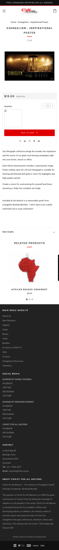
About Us (6, 316)
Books (5, 334)
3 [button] (32, 299)
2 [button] (29, 299)
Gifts (4, 352)
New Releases (9, 320)
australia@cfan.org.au (19, 471)
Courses (6, 356)
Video (5, 338)
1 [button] (27, 299)
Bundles (6, 343)
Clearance (7, 365)
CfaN (29, 40)
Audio (5, 329)
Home (13, 22)
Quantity (8, 106)
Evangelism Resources (12, 361)
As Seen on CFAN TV (12, 347)
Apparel (5, 325)
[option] (29, 66)
